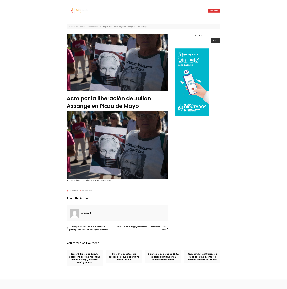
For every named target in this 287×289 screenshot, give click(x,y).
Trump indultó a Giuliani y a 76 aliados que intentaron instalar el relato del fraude (202, 257)
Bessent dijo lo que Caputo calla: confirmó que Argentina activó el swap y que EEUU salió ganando (84, 258)
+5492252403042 (74, 3)
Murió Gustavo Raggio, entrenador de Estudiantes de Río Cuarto (141, 228)
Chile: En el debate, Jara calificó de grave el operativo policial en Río (124, 257)
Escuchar (214, 11)
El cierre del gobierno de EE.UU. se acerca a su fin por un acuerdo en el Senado (163, 257)
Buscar (198, 35)
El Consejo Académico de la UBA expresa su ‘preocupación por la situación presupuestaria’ (88, 228)
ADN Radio (86, 213)
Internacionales (87, 191)
